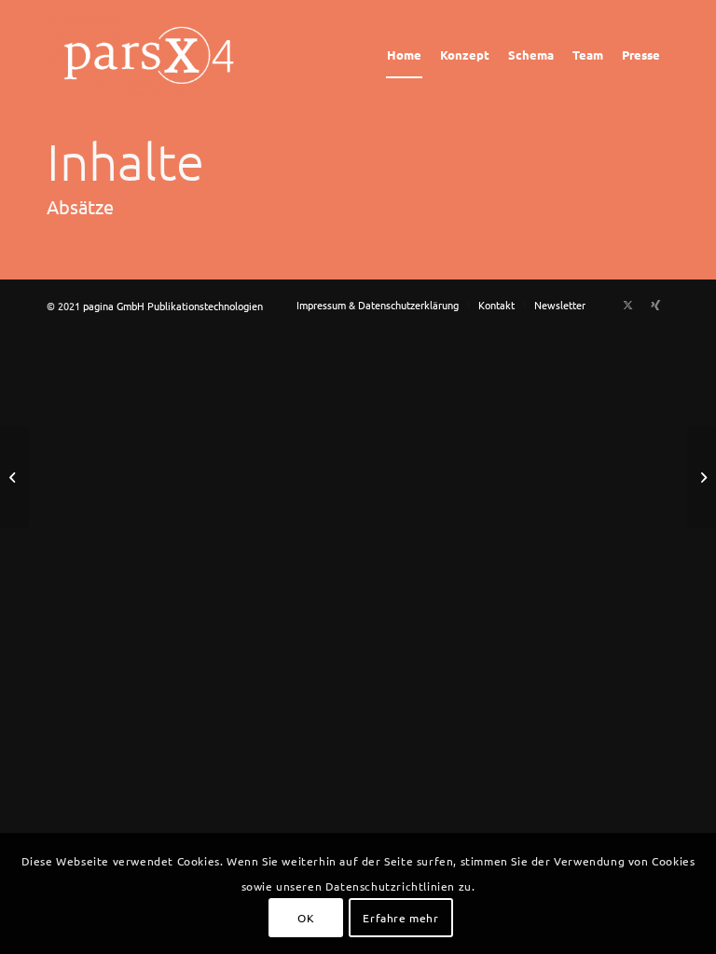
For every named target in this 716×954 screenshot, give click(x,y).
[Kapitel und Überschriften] (14, 477)
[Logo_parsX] (151, 55)
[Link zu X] (627, 304)
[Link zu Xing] (655, 304)
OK (305, 917)
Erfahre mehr (400, 917)
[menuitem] (404, 55)
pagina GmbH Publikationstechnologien (173, 305)
